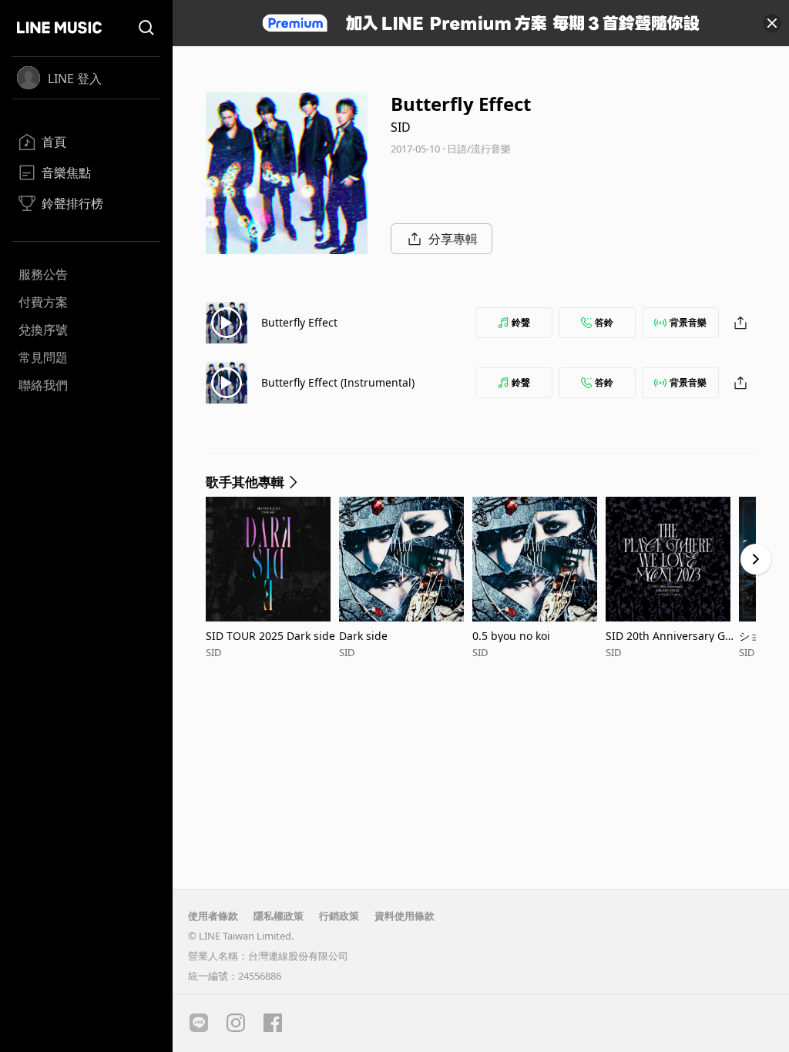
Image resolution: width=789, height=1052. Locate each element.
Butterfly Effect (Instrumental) (338, 382)
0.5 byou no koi (511, 635)
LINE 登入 (75, 78)
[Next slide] (755, 559)
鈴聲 (521, 322)
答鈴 (604, 322)
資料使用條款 (404, 916)
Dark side (363, 635)
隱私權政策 (278, 916)
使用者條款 (213, 916)
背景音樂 (688, 322)
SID (401, 127)
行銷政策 (339, 916)
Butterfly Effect (299, 322)
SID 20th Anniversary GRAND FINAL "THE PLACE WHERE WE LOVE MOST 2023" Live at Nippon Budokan (672, 635)
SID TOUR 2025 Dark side (270, 635)
